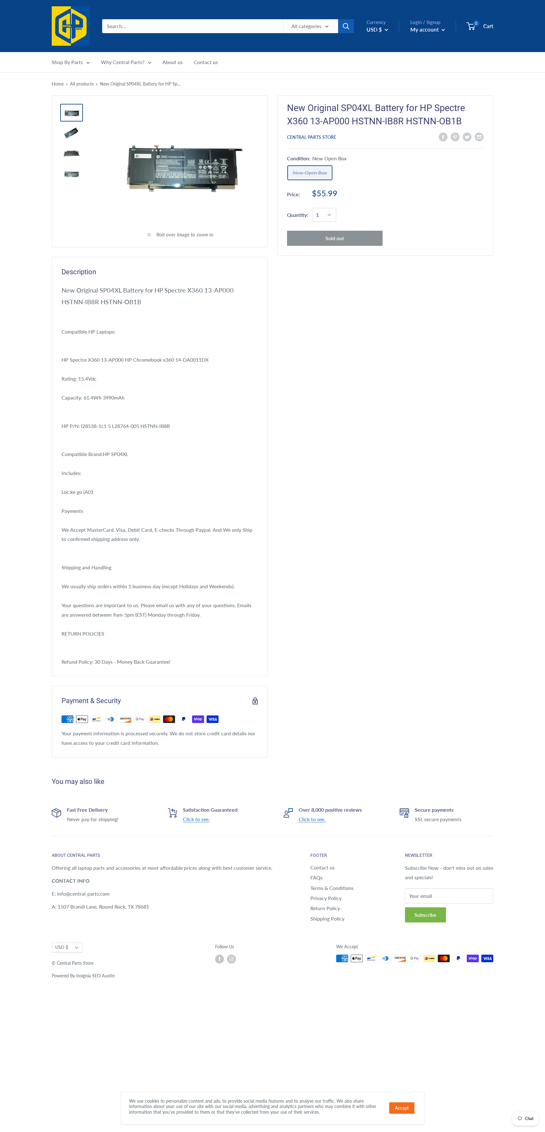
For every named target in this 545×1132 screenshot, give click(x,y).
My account (425, 29)
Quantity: (297, 215)
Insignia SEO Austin (95, 975)
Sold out (334, 238)
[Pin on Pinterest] (455, 136)
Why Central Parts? (122, 62)
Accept (402, 1108)
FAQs (316, 877)
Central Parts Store (311, 137)
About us (172, 62)
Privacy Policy (326, 898)
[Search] (346, 26)
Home (58, 83)
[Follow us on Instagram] (231, 959)
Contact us (206, 62)
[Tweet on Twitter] (467, 136)
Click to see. (196, 819)
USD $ (61, 947)
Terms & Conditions (332, 888)
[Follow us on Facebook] (219, 959)
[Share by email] (479, 136)
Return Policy (325, 908)
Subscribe (425, 915)
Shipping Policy (327, 919)
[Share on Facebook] (443, 136)
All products (82, 83)
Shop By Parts (67, 62)
